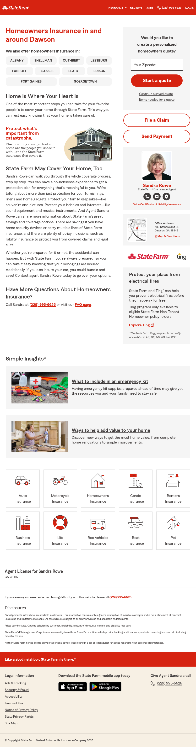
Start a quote (157, 80)
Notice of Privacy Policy (21, 710)
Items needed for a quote (156, 99)
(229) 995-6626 (171, 7)
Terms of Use (14, 703)
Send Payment (157, 136)
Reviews (136, 7)
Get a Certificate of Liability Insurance (157, 204)
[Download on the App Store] (72, 686)
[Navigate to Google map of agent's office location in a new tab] (166, 196)
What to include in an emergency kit (110, 381)
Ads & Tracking (15, 683)
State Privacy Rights (19, 716)
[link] (15, 7)
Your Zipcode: (145, 65)
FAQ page (83, 305)
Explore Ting (139, 325)
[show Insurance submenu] (125, 7)
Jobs (149, 7)
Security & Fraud (17, 690)
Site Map (11, 723)
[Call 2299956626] (147, 196)
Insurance (115, 7)
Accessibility (13, 696)
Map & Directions (169, 236)
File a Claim (157, 120)
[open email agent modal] (157, 197)
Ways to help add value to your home (111, 430)
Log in (189, 7)
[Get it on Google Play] (105, 686)
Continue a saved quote (156, 94)
